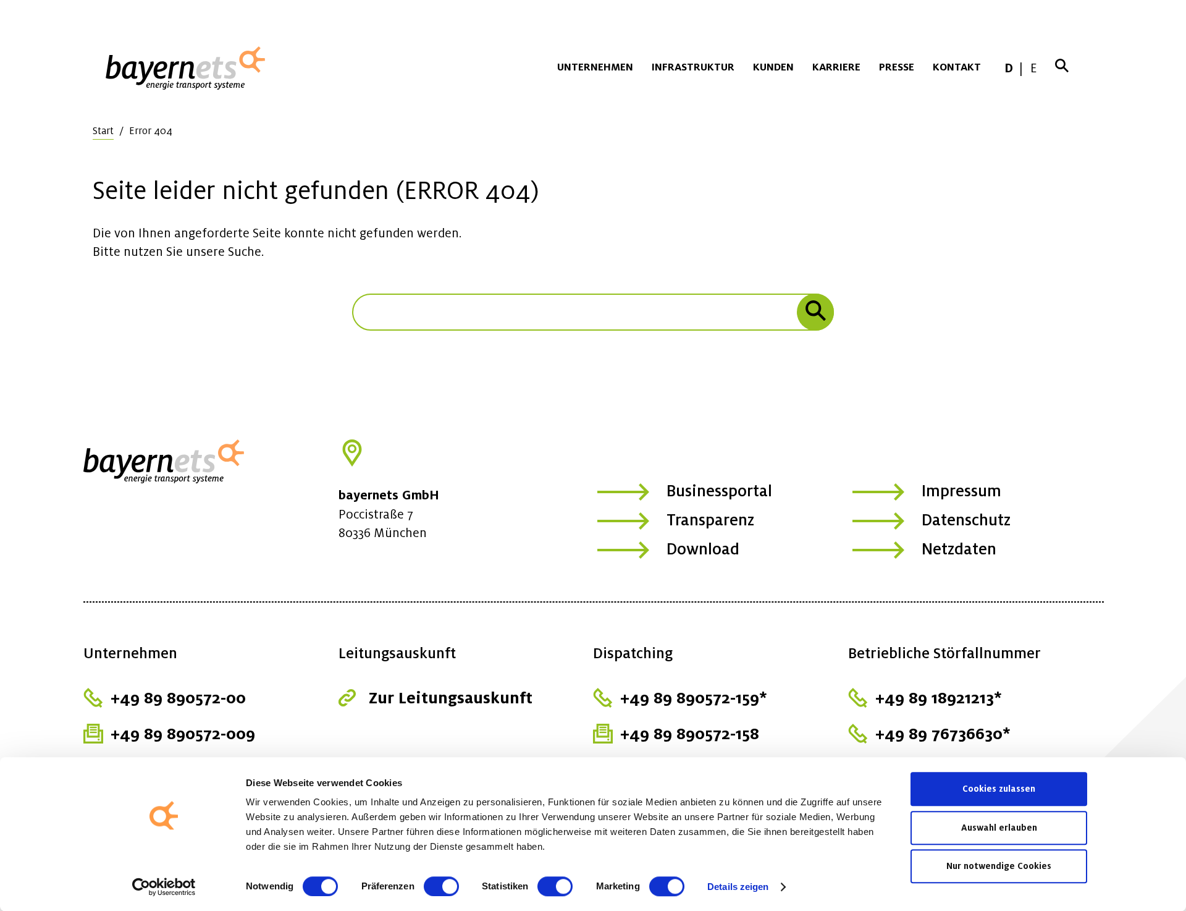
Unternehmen (595, 67)
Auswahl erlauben (999, 827)
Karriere (836, 67)
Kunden (773, 67)
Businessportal (719, 490)
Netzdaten (959, 548)
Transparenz (710, 519)
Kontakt (957, 67)
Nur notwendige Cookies (998, 865)
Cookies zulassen (998, 788)
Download (703, 548)
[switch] (441, 886)
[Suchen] (815, 312)
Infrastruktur (693, 67)
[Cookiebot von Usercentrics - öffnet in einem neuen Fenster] (164, 887)
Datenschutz (966, 519)
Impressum (961, 490)
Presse (896, 67)
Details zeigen (737, 886)
